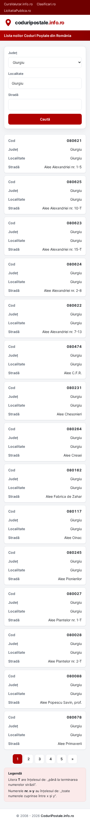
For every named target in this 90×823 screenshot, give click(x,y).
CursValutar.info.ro (18, 4)
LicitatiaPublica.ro (17, 11)
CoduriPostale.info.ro (57, 816)
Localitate (16, 74)
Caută (45, 119)
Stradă (13, 95)
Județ (12, 53)
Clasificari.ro (46, 4)
